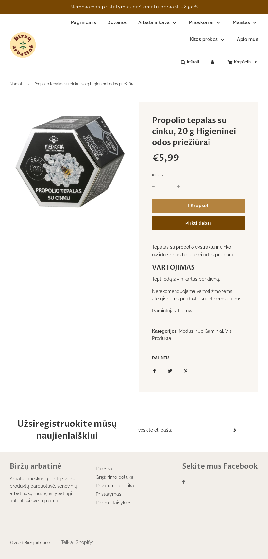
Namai (16, 84)
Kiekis (157, 175)
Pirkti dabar (198, 223)
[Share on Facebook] (154, 370)
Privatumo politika (115, 485)
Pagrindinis (83, 22)
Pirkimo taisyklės (113, 502)
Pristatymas (108, 494)
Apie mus (247, 39)
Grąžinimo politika (115, 477)
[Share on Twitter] (170, 370)
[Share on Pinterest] (185, 370)
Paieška (104, 468)
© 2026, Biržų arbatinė (30, 542)
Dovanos (117, 22)
